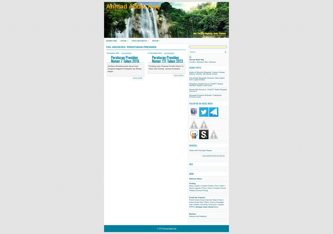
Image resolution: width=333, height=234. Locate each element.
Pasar (204, 188)
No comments (126, 53)
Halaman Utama (111, 41)
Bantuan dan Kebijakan (198, 216)
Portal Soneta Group (197, 200)
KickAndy (204, 205)
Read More (137, 78)
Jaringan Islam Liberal (204, 207)
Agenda (198, 188)
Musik (191, 188)
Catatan (197, 186)
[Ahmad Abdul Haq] (190, 57)
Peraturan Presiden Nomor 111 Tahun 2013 (167, 59)
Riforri (207, 202)
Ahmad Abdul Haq (133, 6)
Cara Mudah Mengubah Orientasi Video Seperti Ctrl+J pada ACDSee (207, 79)
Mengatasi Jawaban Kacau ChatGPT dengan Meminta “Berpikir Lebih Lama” (206, 84)
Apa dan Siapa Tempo (214, 200)
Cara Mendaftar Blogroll (213, 156)
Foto (216, 186)
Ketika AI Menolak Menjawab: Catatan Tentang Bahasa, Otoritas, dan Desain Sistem (207, 73)
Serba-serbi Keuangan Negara (200, 150)
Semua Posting (202, 190)
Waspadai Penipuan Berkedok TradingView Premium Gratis (205, 96)
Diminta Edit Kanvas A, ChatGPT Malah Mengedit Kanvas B (208, 90)
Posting (124, 40)
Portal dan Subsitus (140, 40)
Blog (191, 186)
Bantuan (156, 40)
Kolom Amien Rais (196, 202)
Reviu (210, 188)
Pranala (217, 188)
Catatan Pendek (207, 186)
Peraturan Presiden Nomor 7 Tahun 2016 (125, 59)
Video (222, 186)
